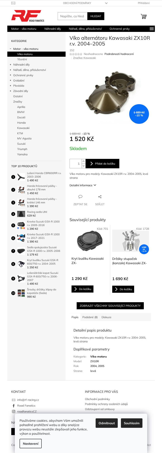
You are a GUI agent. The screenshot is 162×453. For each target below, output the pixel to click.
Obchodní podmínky (77, 3)
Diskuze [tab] (106, 317)
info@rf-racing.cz (28, 400)
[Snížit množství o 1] (84, 166)
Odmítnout (107, 423)
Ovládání (18, 80)
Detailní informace (81, 185)
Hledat (95, 16)
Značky (17, 101)
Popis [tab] (75, 317)
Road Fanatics (26, 405)
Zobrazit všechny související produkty (110, 306)
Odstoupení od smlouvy (100, 409)
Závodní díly (20, 91)
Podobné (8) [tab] (90, 317)
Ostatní (18, 96)
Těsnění (22, 59)
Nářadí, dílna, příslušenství (29, 70)
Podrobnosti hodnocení (119, 54)
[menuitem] (23, 29)
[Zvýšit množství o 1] (84, 161)
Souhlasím (131, 423)
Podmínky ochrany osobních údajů (106, 404)
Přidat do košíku (105, 163)
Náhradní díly (21, 64)
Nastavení (30, 444)
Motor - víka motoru (25, 49)
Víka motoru (25, 54)
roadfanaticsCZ (27, 411)
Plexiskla (18, 85)
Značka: (84, 58)
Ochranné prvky (23, 75)
